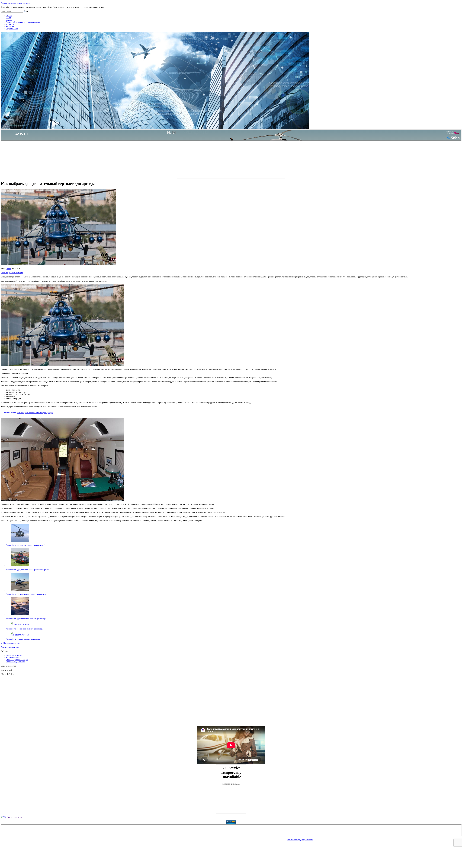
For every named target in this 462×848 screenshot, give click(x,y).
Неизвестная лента (14, 817)
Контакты (10, 24)
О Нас (8, 18)
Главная (9, 16)
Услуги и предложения (15, 662)
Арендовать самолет (14, 655)
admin (8, 269)
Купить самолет (12, 657)
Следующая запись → (10, 647)
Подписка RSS (12, 29)
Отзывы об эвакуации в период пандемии (23, 22)
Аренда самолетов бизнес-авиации (15, 3)
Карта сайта (11, 26)
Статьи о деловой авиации (12, 273)
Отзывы (9, 20)
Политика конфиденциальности (300, 840)
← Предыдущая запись (10, 643)
